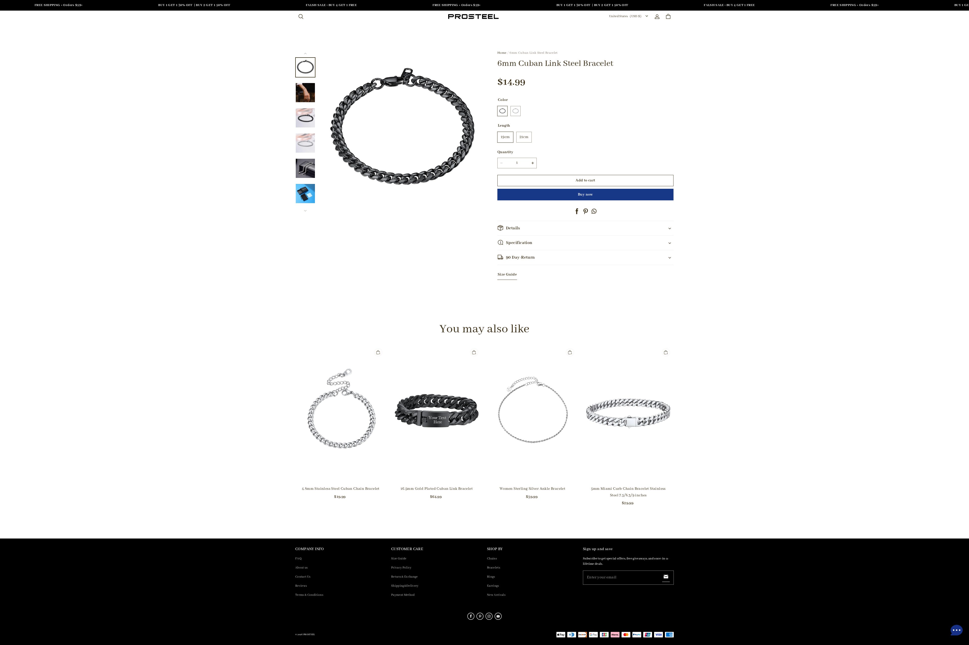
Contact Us (302, 577)
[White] (515, 111)
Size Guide (398, 558)
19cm (505, 137)
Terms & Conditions (309, 595)
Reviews (301, 586)
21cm (524, 137)
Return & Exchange (404, 577)
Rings (491, 577)
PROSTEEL (309, 634)
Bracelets (493, 568)
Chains (492, 558)
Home (501, 53)
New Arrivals (496, 595)
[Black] (502, 111)
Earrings (493, 586)
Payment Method (403, 595)
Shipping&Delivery (405, 586)
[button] (300, 17)
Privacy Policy (401, 568)
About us (301, 568)
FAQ (298, 558)
